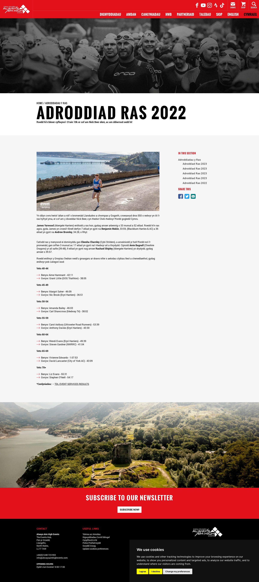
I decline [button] (155, 571)
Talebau (205, 14)
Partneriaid (185, 14)
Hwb (168, 14)
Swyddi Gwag (89, 545)
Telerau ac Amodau (92, 534)
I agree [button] (142, 571)
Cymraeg (250, 14)
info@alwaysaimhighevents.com (52, 557)
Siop (219, 14)
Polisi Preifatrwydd (92, 542)
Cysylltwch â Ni (90, 540)
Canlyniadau (150, 14)
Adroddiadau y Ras (56, 103)
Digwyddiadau (110, 14)
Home (40, 103)
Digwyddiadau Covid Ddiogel (96, 537)
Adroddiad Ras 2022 (195, 182)
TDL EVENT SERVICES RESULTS (72, 383)
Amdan (131, 14)
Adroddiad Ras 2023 (195, 163)
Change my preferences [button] (177, 571)
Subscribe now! (129, 509)
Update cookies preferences (95, 548)
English (233, 14)
